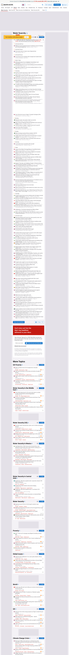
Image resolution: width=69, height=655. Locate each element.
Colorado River (18, 449)
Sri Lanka (33, 562)
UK (12, 7)
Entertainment (55, 7)
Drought (16, 374)
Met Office (17, 626)
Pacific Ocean (21, 644)
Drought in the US (18, 432)
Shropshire (21, 506)
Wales (21, 546)
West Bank (17, 567)
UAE (16, 484)
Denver (16, 439)
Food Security (24, 384)
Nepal (19, 605)
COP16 (16, 648)
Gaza (19, 7)
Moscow (16, 590)
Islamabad (17, 595)
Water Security (12, 10)
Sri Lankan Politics (27, 562)
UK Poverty (17, 546)
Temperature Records (19, 651)
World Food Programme (19, 572)
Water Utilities (29, 459)
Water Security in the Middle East (23, 10)
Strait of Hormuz (21, 600)
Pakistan (28, 595)
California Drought (26, 432)
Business (40, 7)
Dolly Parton (17, 622)
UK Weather (22, 626)
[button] (40, 35)
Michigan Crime (20, 436)
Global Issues (28, 374)
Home (2, 7)
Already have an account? (20, 346)
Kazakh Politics (29, 488)
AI (36, 7)
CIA (19, 590)
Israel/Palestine (31, 567)
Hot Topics (7, 7)
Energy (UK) (21, 615)
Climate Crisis (32, 7)
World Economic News (30, 379)
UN (19, 396)
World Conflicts (25, 618)
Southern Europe (25, 410)
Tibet (16, 605)
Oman (16, 600)
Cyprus (16, 410)
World (15, 7)
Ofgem (16, 615)
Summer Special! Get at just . (33, 1)
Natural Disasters (22, 374)
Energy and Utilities (27, 615)
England (25, 506)
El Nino (22, 405)
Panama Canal (18, 405)
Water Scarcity (4, 10)
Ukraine (23, 7)
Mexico (16, 454)
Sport (50, 7)
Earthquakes (17, 513)
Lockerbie (17, 618)
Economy (23, 379)
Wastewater (21, 454)
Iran (26, 7)
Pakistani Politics (23, 595)
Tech (61, 7)
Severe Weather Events (25, 396)
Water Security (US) (35, 10)
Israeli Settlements (23, 567)
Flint (16, 436)
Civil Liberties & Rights (19, 562)
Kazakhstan (21, 484)
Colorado (24, 439)
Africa (21, 618)
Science (65, 7)
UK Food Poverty (18, 384)
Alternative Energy (31, 449)
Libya (18, 518)
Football (46, 7)
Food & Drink (29, 541)
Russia (22, 590)
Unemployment (18, 379)
